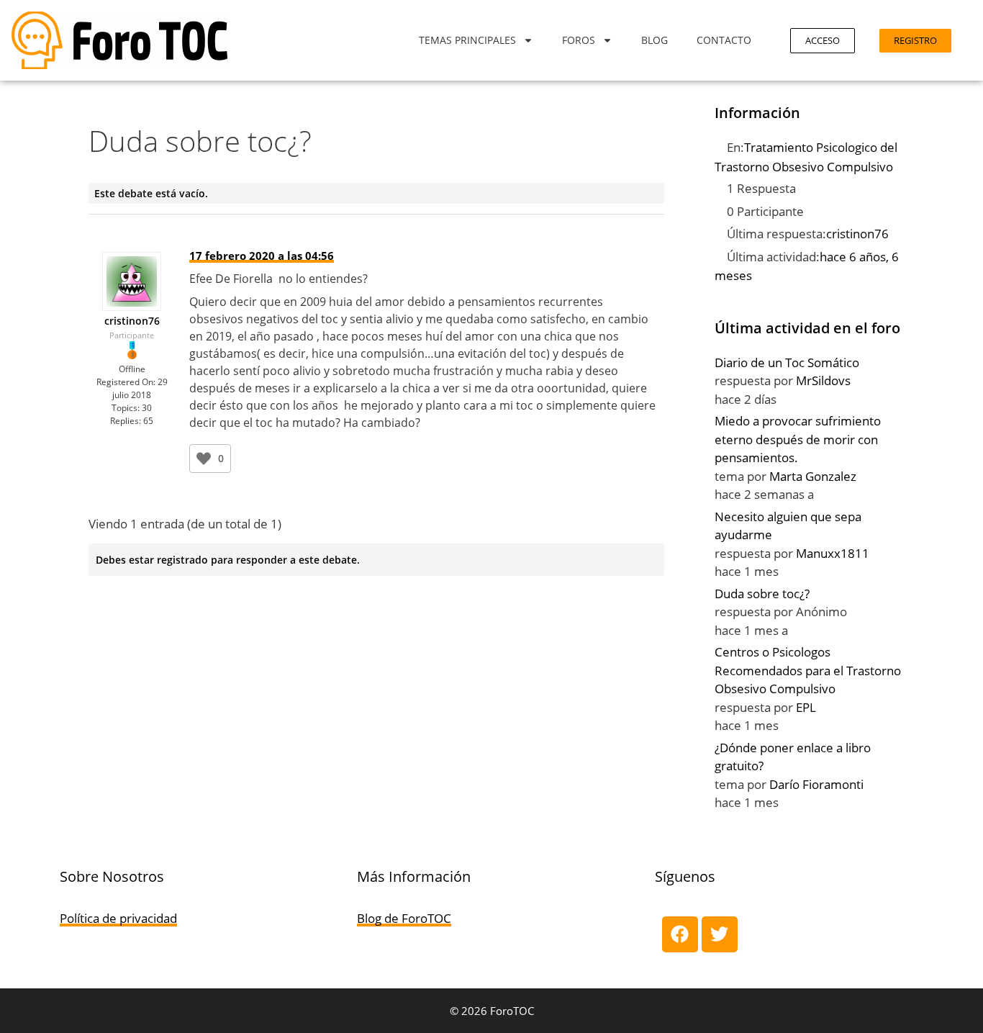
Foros (578, 40)
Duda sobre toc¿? (762, 593)
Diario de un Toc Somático (787, 362)
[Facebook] (680, 934)
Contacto (724, 40)
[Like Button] (203, 458)
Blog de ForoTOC (404, 918)
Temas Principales (467, 40)
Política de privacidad (118, 918)
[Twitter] (720, 934)
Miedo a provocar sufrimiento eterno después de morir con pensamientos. (798, 439)
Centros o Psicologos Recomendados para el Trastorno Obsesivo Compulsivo (808, 670)
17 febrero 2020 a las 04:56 (261, 255)
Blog (654, 40)
